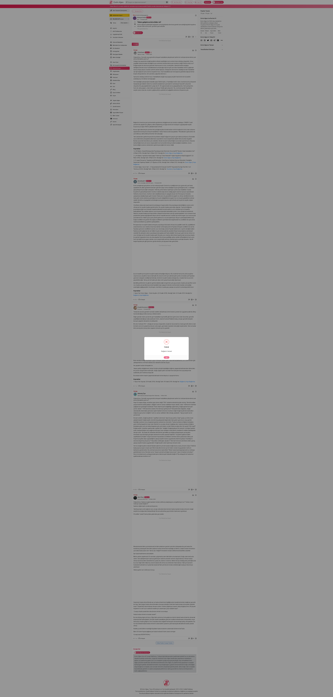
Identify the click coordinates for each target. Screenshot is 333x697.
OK (166, 357)
